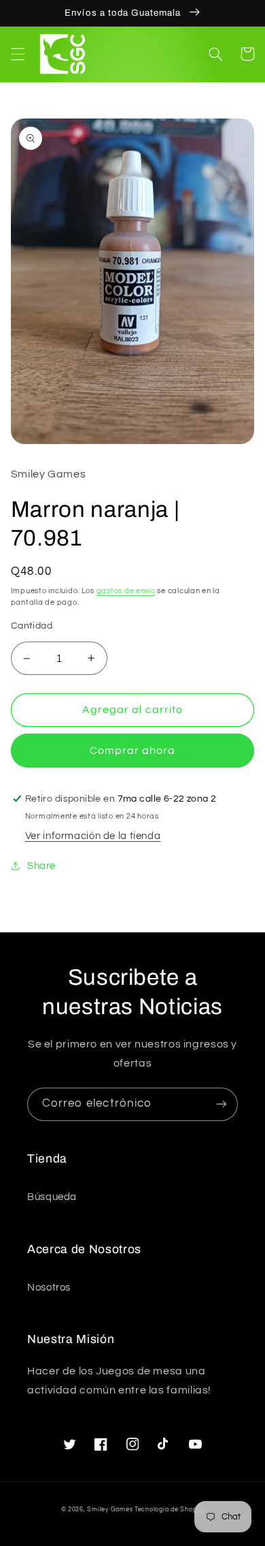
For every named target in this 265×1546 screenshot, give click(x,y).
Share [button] (41, 866)
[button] (17, 53)
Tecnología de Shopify (169, 1509)
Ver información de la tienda (93, 836)
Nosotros (49, 1287)
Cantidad (31, 626)
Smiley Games (109, 1509)
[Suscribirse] (221, 1104)
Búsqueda (52, 1197)
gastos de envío (126, 591)
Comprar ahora (133, 750)
